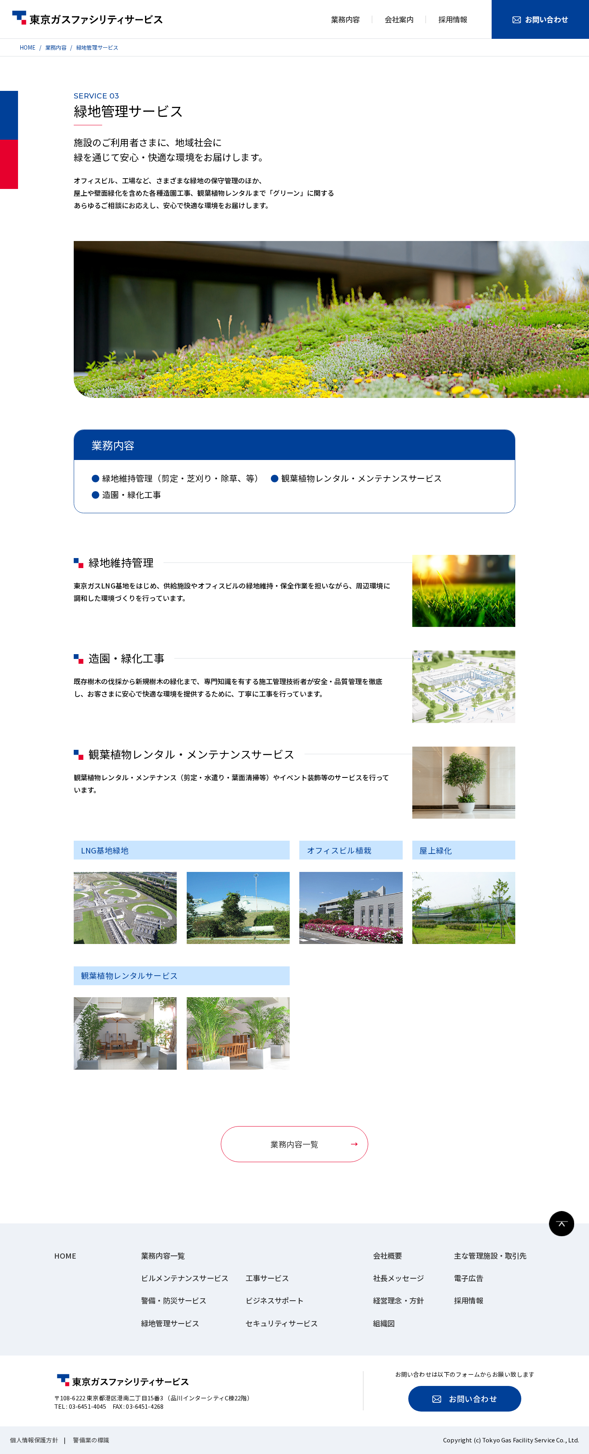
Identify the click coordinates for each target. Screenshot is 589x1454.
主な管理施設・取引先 (490, 1256)
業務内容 (56, 47)
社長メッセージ (398, 1278)
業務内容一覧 (294, 1144)
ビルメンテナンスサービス (184, 1278)
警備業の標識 (91, 1440)
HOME (28, 47)
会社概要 (387, 1256)
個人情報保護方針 (34, 1440)
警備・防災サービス (173, 1300)
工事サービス (267, 1278)
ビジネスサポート (275, 1300)
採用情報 (453, 19)
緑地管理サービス (97, 47)
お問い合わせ (547, 19)
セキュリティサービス (282, 1323)
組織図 (384, 1323)
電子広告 (468, 1278)
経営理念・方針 (398, 1300)
